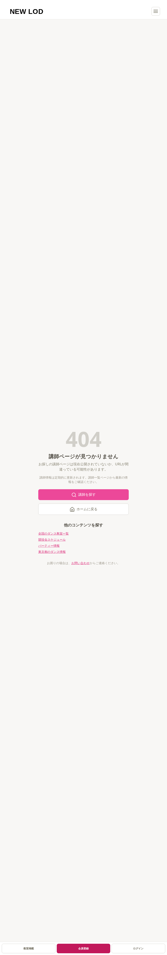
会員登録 (83, 948)
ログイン (138, 948)
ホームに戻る (87, 509)
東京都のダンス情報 (52, 552)
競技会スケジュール (52, 539)
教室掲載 (28, 948)
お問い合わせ (80, 563)
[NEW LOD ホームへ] (26, 11)
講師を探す (87, 494)
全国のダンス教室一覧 (53, 533)
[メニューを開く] (155, 11)
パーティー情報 (49, 546)
